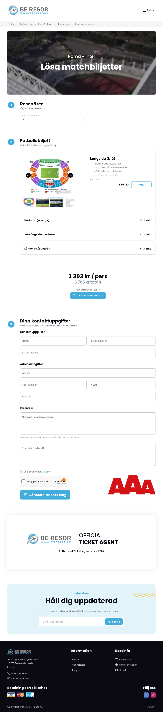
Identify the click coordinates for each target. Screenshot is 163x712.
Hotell (122, 670)
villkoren (46, 471)
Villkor (150, 707)
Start (12, 24)
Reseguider (125, 659)
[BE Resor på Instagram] (153, 695)
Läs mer (94, 179)
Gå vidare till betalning (47, 495)
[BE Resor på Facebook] (146, 695)
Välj (141, 184)
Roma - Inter (64, 24)
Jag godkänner (37, 471)
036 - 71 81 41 (19, 673)
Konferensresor (128, 664)
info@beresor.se (20, 678)
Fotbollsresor (26, 24)
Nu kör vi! (114, 621)
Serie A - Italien (45, 24)
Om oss (75, 659)
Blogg (74, 670)
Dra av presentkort (90, 295)
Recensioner (78, 664)
